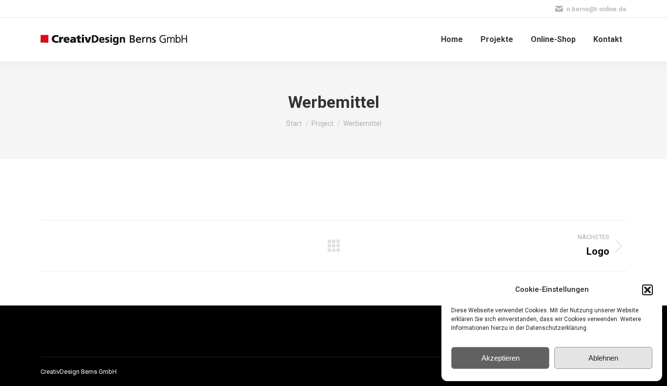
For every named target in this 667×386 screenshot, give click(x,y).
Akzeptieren (500, 358)
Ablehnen (603, 358)
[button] (647, 290)
